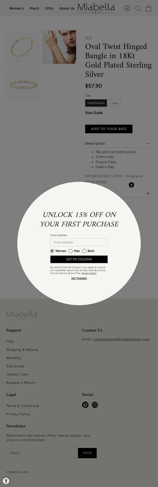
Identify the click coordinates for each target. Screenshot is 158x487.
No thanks (79, 278)
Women (61, 251)
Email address (58, 235)
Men (77, 251)
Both (91, 251)
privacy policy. (89, 273)
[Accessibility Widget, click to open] (6, 481)
